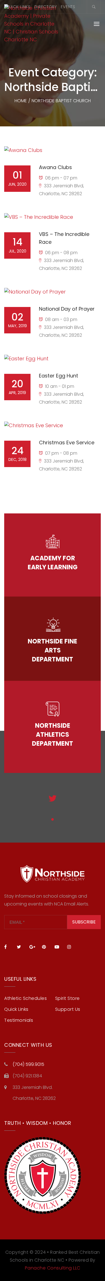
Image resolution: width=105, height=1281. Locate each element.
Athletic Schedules (25, 998)
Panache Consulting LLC (52, 1268)
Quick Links (18, 7)
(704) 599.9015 (28, 1064)
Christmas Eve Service (66, 442)
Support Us (67, 1009)
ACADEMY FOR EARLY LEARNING (53, 563)
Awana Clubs (55, 167)
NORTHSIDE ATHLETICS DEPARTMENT (52, 734)
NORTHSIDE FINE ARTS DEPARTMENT (52, 650)
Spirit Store (67, 998)
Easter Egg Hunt (58, 375)
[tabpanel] (52, 803)
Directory (45, 7)
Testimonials (18, 1020)
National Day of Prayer (67, 308)
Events (68, 7)
